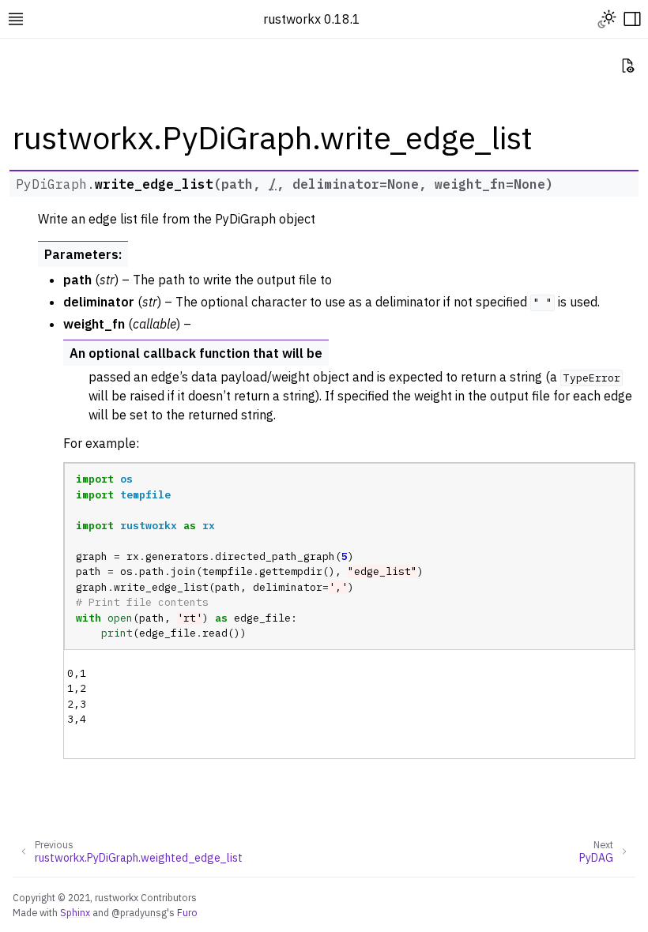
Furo (187, 912)
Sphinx (75, 912)
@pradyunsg (139, 912)
